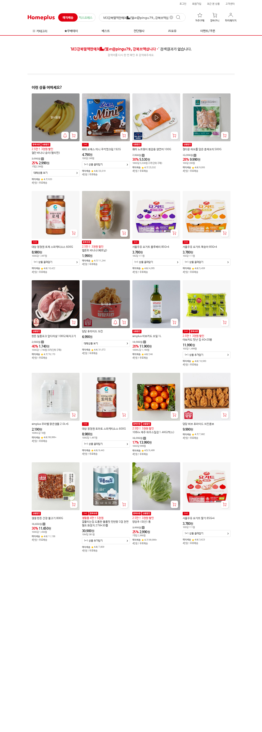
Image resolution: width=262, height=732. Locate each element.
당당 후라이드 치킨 (92, 331)
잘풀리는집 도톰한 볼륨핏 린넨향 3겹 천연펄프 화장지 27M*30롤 (105, 523)
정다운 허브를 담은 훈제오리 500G (202, 149)
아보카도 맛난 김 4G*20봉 (197, 339)
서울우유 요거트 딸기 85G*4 (199, 518)
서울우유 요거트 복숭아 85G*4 (200, 247)
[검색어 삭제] (171, 17)
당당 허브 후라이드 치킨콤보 (198, 424)
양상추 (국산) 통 (141, 521)
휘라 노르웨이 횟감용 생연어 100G (151, 149)
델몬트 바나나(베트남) (94, 250)
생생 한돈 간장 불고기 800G (47, 518)
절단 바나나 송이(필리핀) (46, 153)
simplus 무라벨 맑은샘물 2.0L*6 (50, 424)
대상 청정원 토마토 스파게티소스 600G (104, 428)
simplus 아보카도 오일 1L (147, 336)
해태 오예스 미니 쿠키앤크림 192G (101, 149)
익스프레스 (85, 17)
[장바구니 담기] (73, 135)
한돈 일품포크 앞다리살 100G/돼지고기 (54, 336)
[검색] (180, 17)
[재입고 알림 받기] (65, 135)
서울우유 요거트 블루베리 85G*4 (150, 247)
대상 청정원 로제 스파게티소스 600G (52, 247)
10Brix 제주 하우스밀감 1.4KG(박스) (153, 432)
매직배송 (68, 17)
